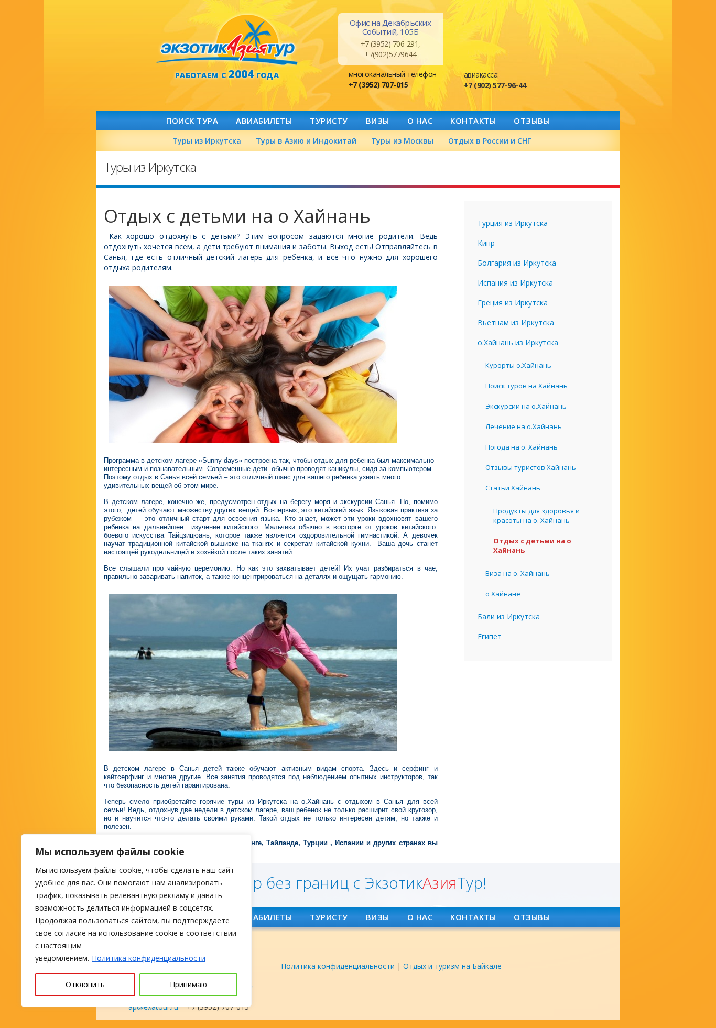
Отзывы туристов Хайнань (530, 467)
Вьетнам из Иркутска (516, 322)
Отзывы (532, 120)
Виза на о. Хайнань (517, 573)
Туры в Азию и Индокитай (306, 141)
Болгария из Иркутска (517, 263)
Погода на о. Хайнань (521, 447)
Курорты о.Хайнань (518, 365)
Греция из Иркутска (513, 303)
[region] (136, 920)
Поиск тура (192, 120)
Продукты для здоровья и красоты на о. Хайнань (536, 515)
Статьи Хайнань (512, 488)
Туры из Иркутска (206, 141)
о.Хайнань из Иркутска (518, 342)
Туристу (329, 120)
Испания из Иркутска (515, 283)
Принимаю (188, 984)
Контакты (473, 120)
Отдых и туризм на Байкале (452, 966)
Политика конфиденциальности (148, 958)
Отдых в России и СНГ (489, 141)
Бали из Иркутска (509, 616)
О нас (420, 120)
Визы (377, 120)
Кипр (486, 243)
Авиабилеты (264, 120)
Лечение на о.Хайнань (523, 426)
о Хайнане (502, 593)
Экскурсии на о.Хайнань (526, 406)
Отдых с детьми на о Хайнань (532, 545)
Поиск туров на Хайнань (526, 385)
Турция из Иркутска (513, 223)
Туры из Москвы (402, 141)
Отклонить (85, 984)
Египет (490, 636)
